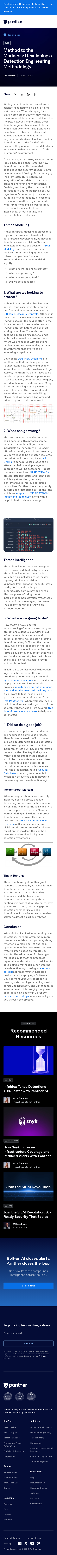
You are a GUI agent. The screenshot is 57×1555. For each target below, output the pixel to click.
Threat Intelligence (39, 1461)
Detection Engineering (40, 1432)
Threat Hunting (37, 1437)
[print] (28, 94)
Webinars (34, 1493)
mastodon (38, 1543)
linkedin (19, 1543)
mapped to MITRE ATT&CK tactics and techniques (26, 494)
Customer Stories (38, 1488)
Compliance (36, 1443)
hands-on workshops (16, 996)
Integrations (9, 1456)
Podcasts (34, 1498)
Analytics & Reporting (14, 1451)
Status (7, 1488)
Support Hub (36, 1503)
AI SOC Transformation (41, 1427)
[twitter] (15, 94)
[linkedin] (22, 94)
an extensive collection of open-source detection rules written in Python (28, 688)
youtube (32, 1543)
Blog (32, 1477)
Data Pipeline (10, 1427)
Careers (7, 1514)
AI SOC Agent (10, 1432)
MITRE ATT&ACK (39, 472)
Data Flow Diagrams (30, 358)
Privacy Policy (34, 1538)
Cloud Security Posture (41, 1456)
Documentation (11, 1477)
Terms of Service (12, 1538)
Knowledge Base (12, 1482)
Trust (6, 1509)
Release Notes (10, 1472)
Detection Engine (12, 1437)
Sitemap (7, 1543)
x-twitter (26, 1543)
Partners (8, 1519)
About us (8, 1504)
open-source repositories (18, 680)
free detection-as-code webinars (29, 709)
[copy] (35, 94)
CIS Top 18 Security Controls (21, 314)
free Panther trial (14, 701)
